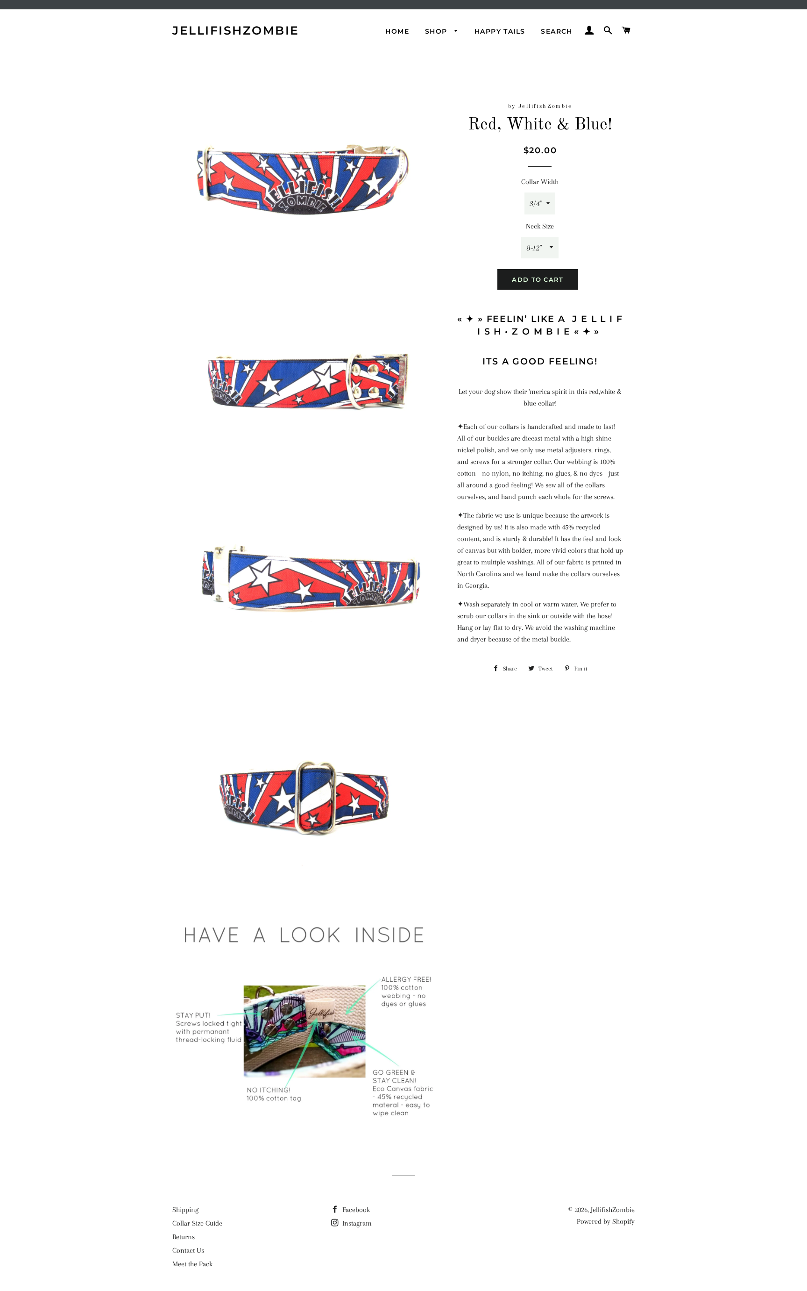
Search (556, 31)
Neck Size (540, 226)
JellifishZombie (235, 30)
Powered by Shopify (606, 1221)
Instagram (356, 1223)
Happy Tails (499, 31)
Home (397, 31)
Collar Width (540, 182)
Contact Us (188, 1250)
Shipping (185, 1209)
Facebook (355, 1209)
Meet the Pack (192, 1264)
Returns (183, 1237)
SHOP (437, 31)
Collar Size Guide (197, 1223)
